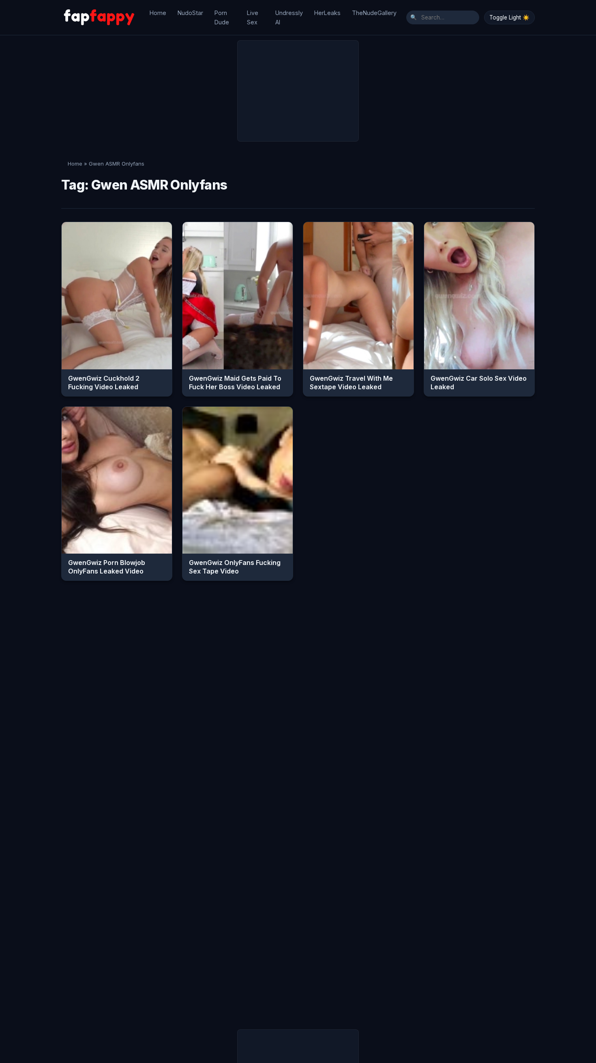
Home (158, 12)
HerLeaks (327, 12)
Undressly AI (289, 17)
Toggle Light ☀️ (509, 17)
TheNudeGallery (374, 12)
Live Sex (252, 17)
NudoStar (190, 12)
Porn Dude (221, 17)
